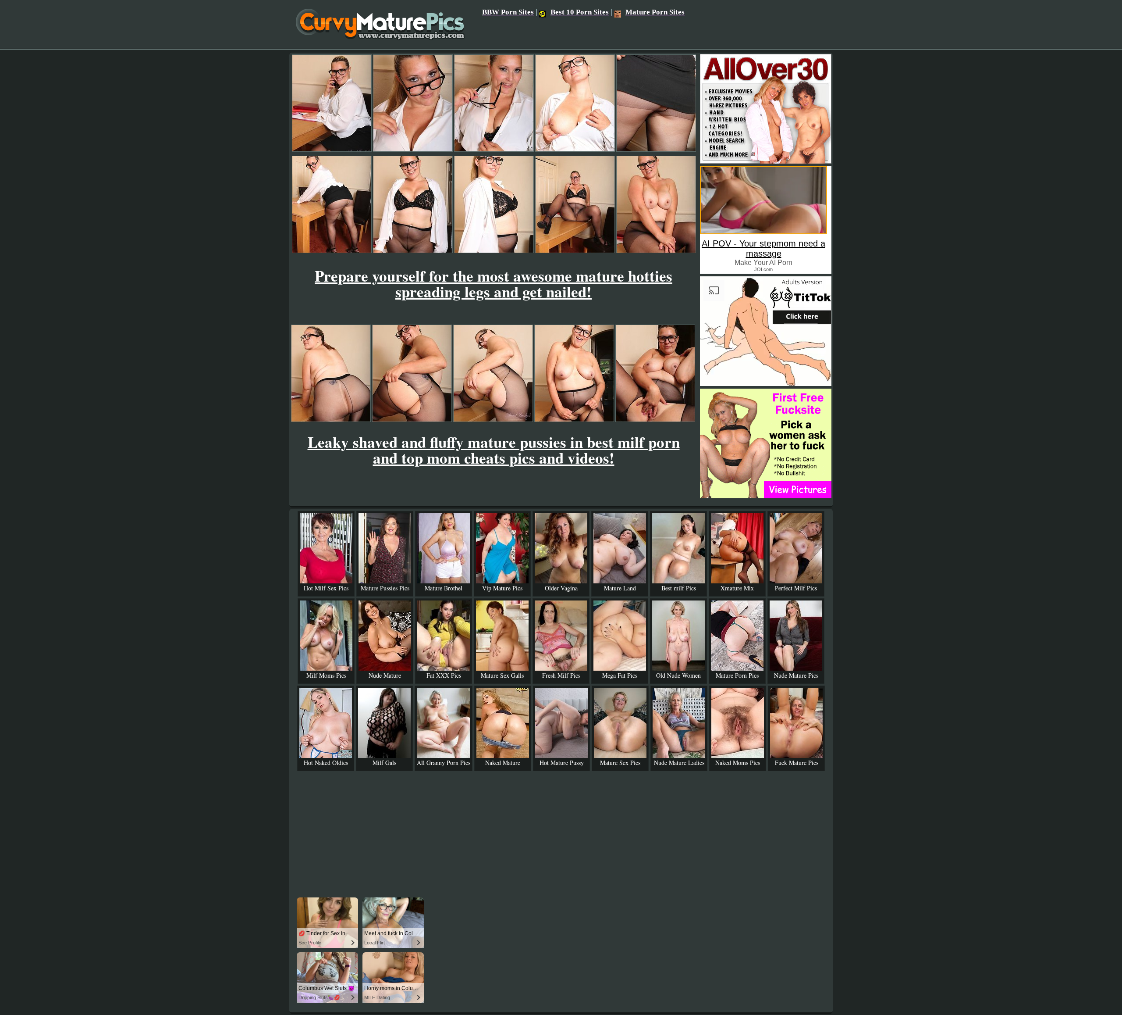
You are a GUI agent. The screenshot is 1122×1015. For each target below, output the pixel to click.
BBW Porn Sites (508, 12)
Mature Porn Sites (655, 12)
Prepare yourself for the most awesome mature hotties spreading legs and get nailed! (493, 283)
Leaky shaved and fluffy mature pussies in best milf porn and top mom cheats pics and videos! (494, 450)
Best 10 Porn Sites (579, 12)
